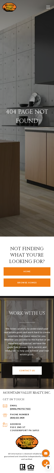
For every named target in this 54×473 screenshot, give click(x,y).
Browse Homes (27, 282)
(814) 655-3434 (17, 417)
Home (27, 271)
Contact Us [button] (27, 370)
